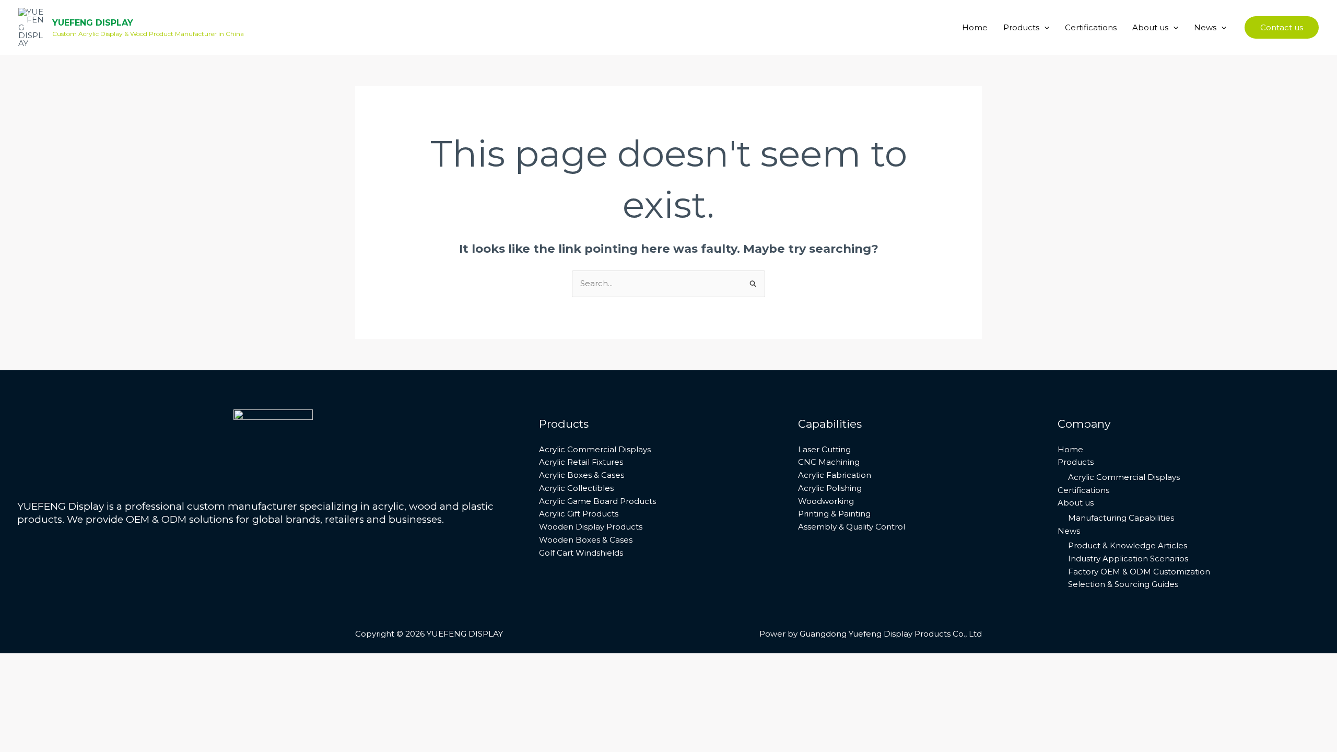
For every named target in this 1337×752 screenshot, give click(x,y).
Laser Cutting (824, 449)
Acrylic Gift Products (578, 514)
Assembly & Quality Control (851, 527)
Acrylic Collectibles (576, 488)
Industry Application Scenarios (1128, 558)
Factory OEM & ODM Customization (1139, 572)
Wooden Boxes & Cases (585, 540)
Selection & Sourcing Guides (1123, 584)
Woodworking (826, 501)
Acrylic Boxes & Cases (581, 475)
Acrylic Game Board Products (597, 501)
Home (975, 27)
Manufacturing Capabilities (1121, 518)
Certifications (1091, 27)
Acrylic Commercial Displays (595, 449)
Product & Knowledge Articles (1127, 545)
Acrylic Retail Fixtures (581, 462)
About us (1150, 27)
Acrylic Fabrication (834, 475)
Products (1021, 27)
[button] (1044, 28)
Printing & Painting (834, 514)
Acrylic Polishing (830, 488)
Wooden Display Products (590, 527)
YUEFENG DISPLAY (92, 23)
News (1205, 27)
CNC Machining (829, 462)
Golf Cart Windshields (581, 553)
